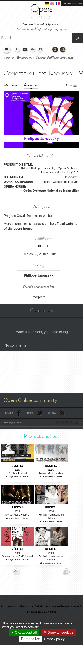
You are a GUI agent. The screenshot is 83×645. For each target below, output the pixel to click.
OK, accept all (25, 632)
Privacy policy (54, 639)
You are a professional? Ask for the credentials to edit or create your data (41, 608)
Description (31, 85)
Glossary (33, 50)
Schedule (25, 50)
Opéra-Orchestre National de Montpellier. (51, 190)
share (9, 412)
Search (40, 50)
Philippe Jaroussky (38, 275)
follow (52, 412)
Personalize (30, 639)
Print (69, 85)
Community (63, 50)
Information (11, 85)
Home (10, 58)
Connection (55, 50)
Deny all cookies (59, 632)
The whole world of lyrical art (41, 24)
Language (18, 50)
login (67, 332)
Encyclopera (24, 58)
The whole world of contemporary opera (42, 29)
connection (69, 3)
